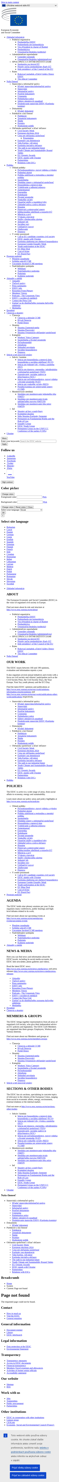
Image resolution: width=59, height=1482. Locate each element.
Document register (15, 1330)
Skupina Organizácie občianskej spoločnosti (37, 332)
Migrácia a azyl (24, 214)
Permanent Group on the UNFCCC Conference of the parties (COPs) (33, 429)
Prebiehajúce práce (26, 99)
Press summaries (19, 286)
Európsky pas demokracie (29, 140)
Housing (21, 207)
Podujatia (22, 273)
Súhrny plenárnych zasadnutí (30, 101)
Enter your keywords (10, 441)
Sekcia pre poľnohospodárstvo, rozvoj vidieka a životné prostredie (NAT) (37, 380)
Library (10, 1332)
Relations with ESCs (27, 163)
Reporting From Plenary (22, 291)
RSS (9, 1387)
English (10, 539)
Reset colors (21, 507)
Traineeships (12, 1401)
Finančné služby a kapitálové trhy (32, 202)
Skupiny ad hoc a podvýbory (30, 411)
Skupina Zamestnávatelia (28, 327)
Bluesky (10, 466)
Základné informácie (15, 37)
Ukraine (10, 433)
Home (9, 1283)
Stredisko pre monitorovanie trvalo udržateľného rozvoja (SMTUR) (32, 400)
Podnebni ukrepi (25, 172)
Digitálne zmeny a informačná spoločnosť (36, 182)
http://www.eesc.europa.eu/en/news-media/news (27, 969)
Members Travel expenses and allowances (25, 1368)
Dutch (9, 569)
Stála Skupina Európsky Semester (32, 416)
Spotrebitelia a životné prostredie (32, 340)
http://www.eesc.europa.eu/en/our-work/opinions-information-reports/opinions (28, 690)
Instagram (11, 458)
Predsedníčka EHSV (27, 42)
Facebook (11, 461)
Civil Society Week (26, 131)
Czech (9, 529)
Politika (10, 165)
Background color (9, 502)
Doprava (21, 231)
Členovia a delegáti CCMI (29, 318)
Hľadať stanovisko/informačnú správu (34, 86)
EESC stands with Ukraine (29, 158)
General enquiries (14, 1318)
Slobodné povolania (26, 347)
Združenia (22, 345)
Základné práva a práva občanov (32, 204)
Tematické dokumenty (27, 118)
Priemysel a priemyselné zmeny (31, 209)
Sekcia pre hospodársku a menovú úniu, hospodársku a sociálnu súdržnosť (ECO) (35, 360)
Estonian (10, 544)
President (11, 310)
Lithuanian (11, 561)
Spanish (10, 542)
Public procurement (15, 1403)
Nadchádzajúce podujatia (28, 271)
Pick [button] (45, 497)
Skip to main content (10, 2)
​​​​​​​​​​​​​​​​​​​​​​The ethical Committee (27, 79)
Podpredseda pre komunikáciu (31, 44)
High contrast (7, 482)
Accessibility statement (16, 1373)
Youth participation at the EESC (31, 246)
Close (30, 507)
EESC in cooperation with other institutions (25, 1417)
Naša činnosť (12, 81)
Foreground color (8, 497)
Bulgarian (11, 527)
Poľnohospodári (25, 342)
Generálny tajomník (26, 57)
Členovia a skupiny (15, 313)
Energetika (22, 192)
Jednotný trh (23, 222)
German (10, 534)
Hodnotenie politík (26, 126)
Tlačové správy (18, 283)
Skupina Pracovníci (26, 330)
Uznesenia (22, 96)
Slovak (10, 579)
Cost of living (23, 251)
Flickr (9, 468)
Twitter (10, 463)
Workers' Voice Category (28, 337)
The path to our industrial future (31, 148)
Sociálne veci (23, 224)
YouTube (11, 477)
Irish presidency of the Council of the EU (35, 69)
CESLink (11, 1422)
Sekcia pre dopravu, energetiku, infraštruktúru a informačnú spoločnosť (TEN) (37, 370)
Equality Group (24, 423)
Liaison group (13, 1420)
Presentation (28, 138)
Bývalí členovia (24, 320)
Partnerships (23, 160)
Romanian (11, 576)
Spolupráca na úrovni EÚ (29, 64)
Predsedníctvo (24, 49)
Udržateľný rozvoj (26, 227)
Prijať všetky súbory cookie (25, 1468)
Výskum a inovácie (26, 217)
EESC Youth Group (26, 426)
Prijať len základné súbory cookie (28, 1475)
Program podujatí (14, 256)
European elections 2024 (28, 133)
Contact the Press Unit (21, 300)
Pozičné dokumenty (26, 94)
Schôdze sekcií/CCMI (21, 261)
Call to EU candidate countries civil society (36, 236)
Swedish (10, 584)
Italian (9, 559)
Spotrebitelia (23, 180)
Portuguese (11, 574)
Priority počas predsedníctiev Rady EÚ (34, 67)
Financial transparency (16, 1365)
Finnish (10, 547)
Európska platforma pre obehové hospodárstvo (38, 241)
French (10, 549)
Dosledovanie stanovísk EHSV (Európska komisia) (34, 1220)
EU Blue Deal (24, 249)
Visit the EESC (13, 1316)
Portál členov (23, 323)
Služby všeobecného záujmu (30, 219)
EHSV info (17, 288)
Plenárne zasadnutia (20, 259)
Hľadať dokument (25, 111)
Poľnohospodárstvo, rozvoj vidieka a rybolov (37, 170)
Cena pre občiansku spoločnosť (31, 135)
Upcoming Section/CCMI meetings (27, 263)
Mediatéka (16, 308)
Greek (9, 537)
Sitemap (10, 1384)
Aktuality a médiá (14, 278)
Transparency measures (17, 1360)
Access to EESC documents (19, 1363)
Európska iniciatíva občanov (30, 145)
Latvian (10, 564)
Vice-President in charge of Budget (33, 47)
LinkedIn (11, 456)
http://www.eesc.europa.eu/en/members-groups (27, 1039)
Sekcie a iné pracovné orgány (19, 355)
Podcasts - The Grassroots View (26, 295)
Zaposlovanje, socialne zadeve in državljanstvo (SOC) (32, 375)
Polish (9, 571)
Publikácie (22, 116)
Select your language (10, 510)
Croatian (10, 554)
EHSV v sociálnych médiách (24, 298)
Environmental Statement (17, 1349)
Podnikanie (22, 195)
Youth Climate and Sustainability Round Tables (32, 1262)
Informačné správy (26, 91)
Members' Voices (19, 293)
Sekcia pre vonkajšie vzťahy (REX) (33, 384)
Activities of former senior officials (22, 1370)
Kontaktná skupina (26, 414)
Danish (10, 532)
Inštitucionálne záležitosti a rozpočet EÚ (35, 212)
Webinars (22, 268)
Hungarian (11, 557)
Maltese (10, 566)
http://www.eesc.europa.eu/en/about (22, 609)
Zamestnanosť (24, 190)
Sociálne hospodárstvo (27, 350)
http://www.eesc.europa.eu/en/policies (23, 801)
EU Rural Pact (24, 254)
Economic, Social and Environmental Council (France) (31, 1425)
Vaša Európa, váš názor (28, 143)
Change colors (8, 494)
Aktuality (16, 281)
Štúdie (20, 121)
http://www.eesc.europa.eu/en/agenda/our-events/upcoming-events (25, 919)
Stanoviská (22, 89)
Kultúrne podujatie (26, 276)
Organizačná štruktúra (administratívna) (35, 59)
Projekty (21, 123)
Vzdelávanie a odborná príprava (31, 187)
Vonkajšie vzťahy (25, 199)
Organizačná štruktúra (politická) (32, 52)
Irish (8, 552)
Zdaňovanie (23, 229)
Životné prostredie (25, 197)
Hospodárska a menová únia (30, 185)
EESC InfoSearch (14, 1335)
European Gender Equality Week (32, 244)
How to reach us (14, 1313)
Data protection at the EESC (19, 1346)
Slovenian (11, 581)
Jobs (8, 1398)
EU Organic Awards (26, 155)
